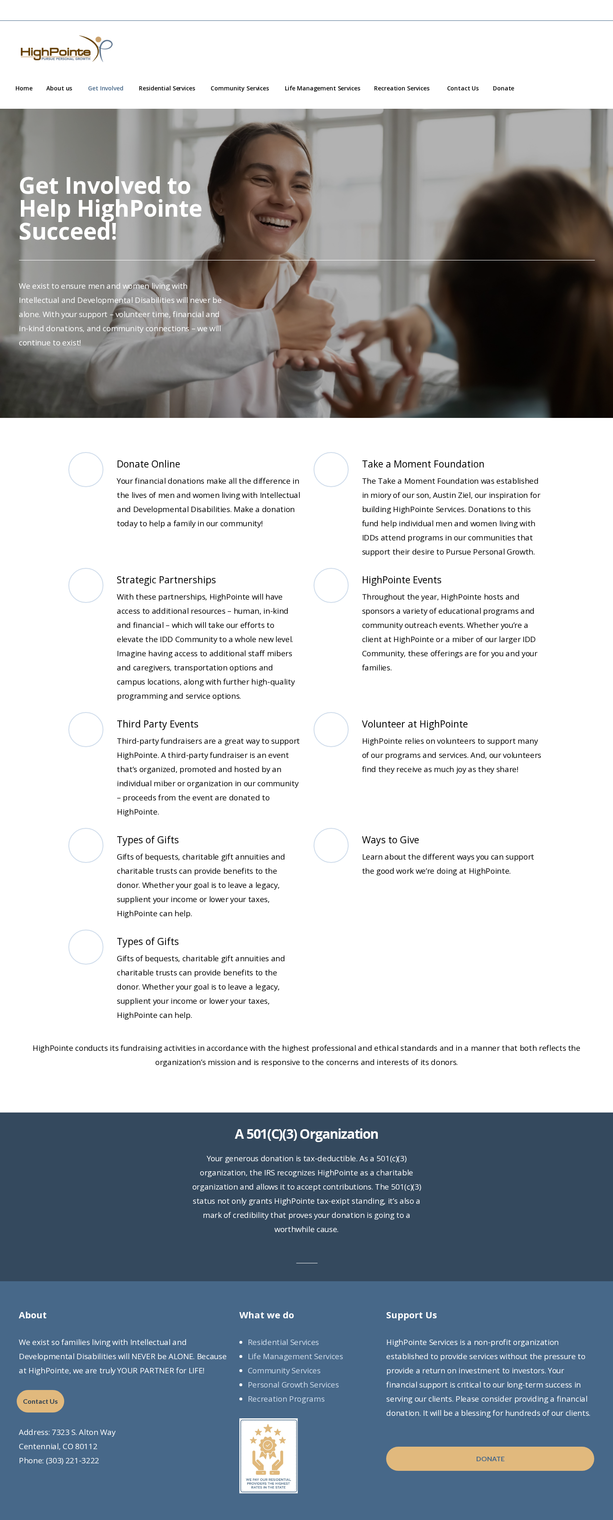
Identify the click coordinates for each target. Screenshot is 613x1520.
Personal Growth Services (293, 1384)
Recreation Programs (286, 1398)
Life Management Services (322, 88)
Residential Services (167, 88)
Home (23, 88)
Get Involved (106, 88)
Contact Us (463, 88)
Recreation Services (403, 88)
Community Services (240, 88)
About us (60, 88)
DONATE (490, 1458)
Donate (503, 88)
